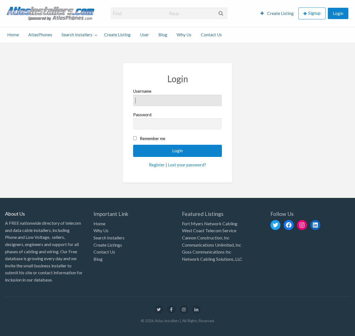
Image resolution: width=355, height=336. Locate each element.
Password (142, 114)
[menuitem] (277, 13)
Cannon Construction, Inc (206, 237)
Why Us (184, 34)
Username (142, 91)
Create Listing (280, 13)
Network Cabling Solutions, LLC (212, 259)
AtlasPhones (40, 34)
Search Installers (77, 34)
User (144, 34)
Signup (314, 13)
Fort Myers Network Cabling (209, 223)
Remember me (152, 138)
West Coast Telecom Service (209, 230)
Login (338, 13)
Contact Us (211, 34)
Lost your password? (187, 164)
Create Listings (107, 244)
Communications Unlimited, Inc (211, 244)
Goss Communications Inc (206, 251)
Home (13, 34)
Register (157, 164)
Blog (162, 34)
